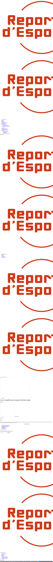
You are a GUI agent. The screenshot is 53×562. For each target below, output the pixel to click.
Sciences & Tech (4, 122)
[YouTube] (2, 134)
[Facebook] (0, 134)
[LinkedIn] (3, 134)
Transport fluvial (3, 428)
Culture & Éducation (4, 119)
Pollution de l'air (3, 427)
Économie (3, 121)
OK (38, 561)
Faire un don (4, 132)
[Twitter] (1, 134)
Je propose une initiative (6, 125)
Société (2, 556)
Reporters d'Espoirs (3, 552)
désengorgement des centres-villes (5, 425)
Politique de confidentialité (6, 133)
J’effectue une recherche (4, 128)
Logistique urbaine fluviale (5, 426)
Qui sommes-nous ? (4, 123)
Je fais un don (3, 126)
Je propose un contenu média (5, 557)
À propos (3, 130)
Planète (2, 120)
